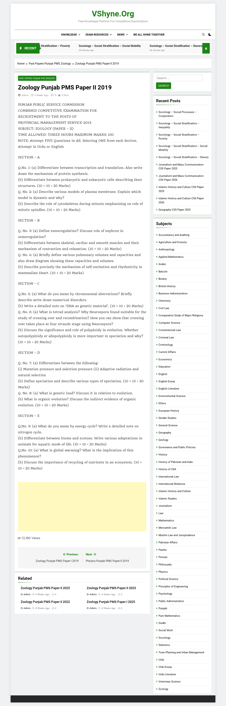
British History (167, 286)
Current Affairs (167, 352)
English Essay (167, 381)
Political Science (168, 579)
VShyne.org (113, 13)
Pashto (163, 549)
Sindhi (162, 623)
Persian (163, 557)
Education (164, 366)
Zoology (163, 689)
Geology (163, 439)
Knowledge (69, 34)
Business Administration (173, 293)
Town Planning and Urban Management (181, 652)
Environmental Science (172, 396)
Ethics (162, 403)
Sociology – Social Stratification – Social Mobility (96, 46)
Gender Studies (167, 418)
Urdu (161, 659)
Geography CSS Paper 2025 (175, 209)
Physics (163, 571)
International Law (169, 476)
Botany (163, 278)
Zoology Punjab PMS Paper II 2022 (45, 602)
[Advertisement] (82, 506)
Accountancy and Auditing (174, 235)
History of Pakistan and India (176, 462)
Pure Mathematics (169, 615)
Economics (165, 359)
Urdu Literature (167, 674)
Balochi (163, 271)
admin (25, 95)
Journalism (165, 505)
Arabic (162, 264)
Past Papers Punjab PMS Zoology (37, 78)
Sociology (164, 637)
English (163, 374)
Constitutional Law (170, 330)
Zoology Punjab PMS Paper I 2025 (111, 602)
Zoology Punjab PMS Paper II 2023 (111, 588)
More (120, 34)
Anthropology (166, 249)
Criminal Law (166, 337)
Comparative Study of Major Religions (181, 315)
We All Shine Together (149, 34)
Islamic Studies (168, 498)
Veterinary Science (170, 681)
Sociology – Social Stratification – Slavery (162, 46)
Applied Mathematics (171, 256)
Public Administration (171, 601)
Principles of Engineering (173, 586)
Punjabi (163, 608)
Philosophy (165, 564)
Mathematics (166, 520)
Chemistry (165, 300)
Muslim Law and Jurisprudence (177, 535)
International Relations (172, 484)
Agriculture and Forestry (173, 242)
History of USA (167, 469)
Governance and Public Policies (177, 447)
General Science (168, 425)
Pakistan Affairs (168, 542)
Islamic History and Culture (175, 491)
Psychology (165, 593)
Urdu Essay (165, 667)
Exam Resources (97, 34)
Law (161, 513)
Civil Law (164, 308)
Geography (165, 432)
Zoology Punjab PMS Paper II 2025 (45, 588)
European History (169, 410)
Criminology (166, 344)
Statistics (164, 645)
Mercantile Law (168, 527)
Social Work (166, 630)
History (163, 454)
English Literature (169, 388)
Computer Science (169, 322)
